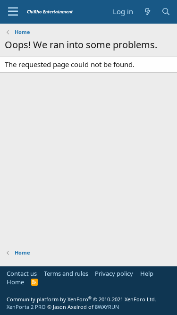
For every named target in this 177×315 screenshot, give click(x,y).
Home (15, 282)
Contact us (22, 273)
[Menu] (13, 12)
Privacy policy (114, 273)
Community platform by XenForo (81, 299)
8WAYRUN (107, 306)
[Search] (166, 11)
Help (146, 273)
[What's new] (147, 11)
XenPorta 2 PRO (26, 306)
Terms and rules (66, 273)
